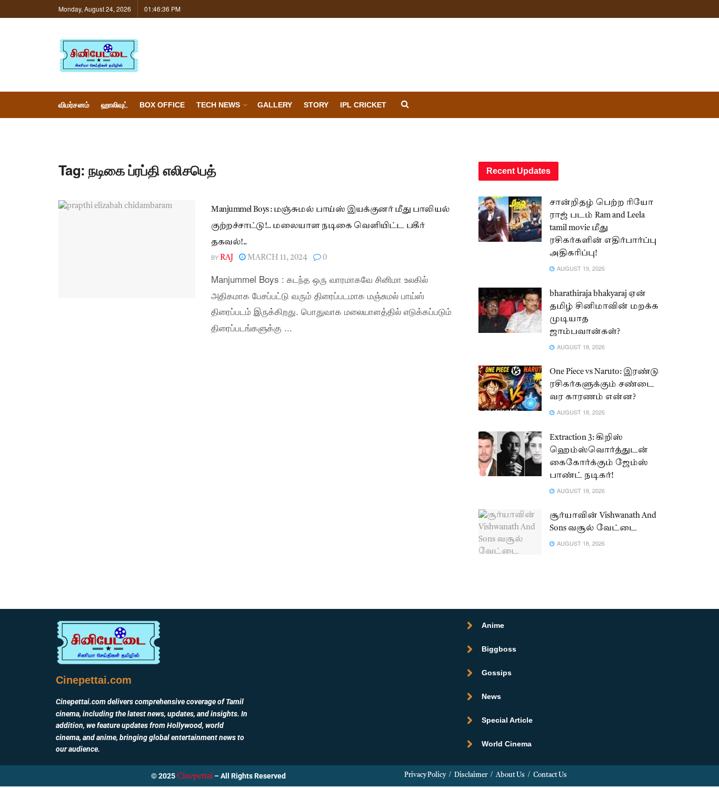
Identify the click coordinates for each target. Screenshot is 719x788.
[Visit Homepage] (98, 55)
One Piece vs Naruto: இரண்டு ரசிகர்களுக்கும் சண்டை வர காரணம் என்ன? (604, 384)
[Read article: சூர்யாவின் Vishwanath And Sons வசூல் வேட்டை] (510, 532)
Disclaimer (470, 775)
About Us (510, 775)
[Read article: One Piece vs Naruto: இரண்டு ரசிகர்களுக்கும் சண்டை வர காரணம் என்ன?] (510, 388)
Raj (226, 258)
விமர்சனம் (73, 105)
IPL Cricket (363, 105)
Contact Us (550, 775)
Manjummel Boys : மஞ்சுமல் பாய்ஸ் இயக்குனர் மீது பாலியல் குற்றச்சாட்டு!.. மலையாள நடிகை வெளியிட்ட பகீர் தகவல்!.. (330, 226)
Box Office (162, 105)
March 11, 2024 (276, 258)
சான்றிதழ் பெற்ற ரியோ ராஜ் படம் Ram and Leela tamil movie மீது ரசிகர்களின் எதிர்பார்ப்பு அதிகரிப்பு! (603, 228)
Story (316, 105)
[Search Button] (405, 105)
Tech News (218, 105)
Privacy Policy (425, 775)
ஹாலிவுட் (114, 105)
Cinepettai (195, 777)
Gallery (274, 105)
